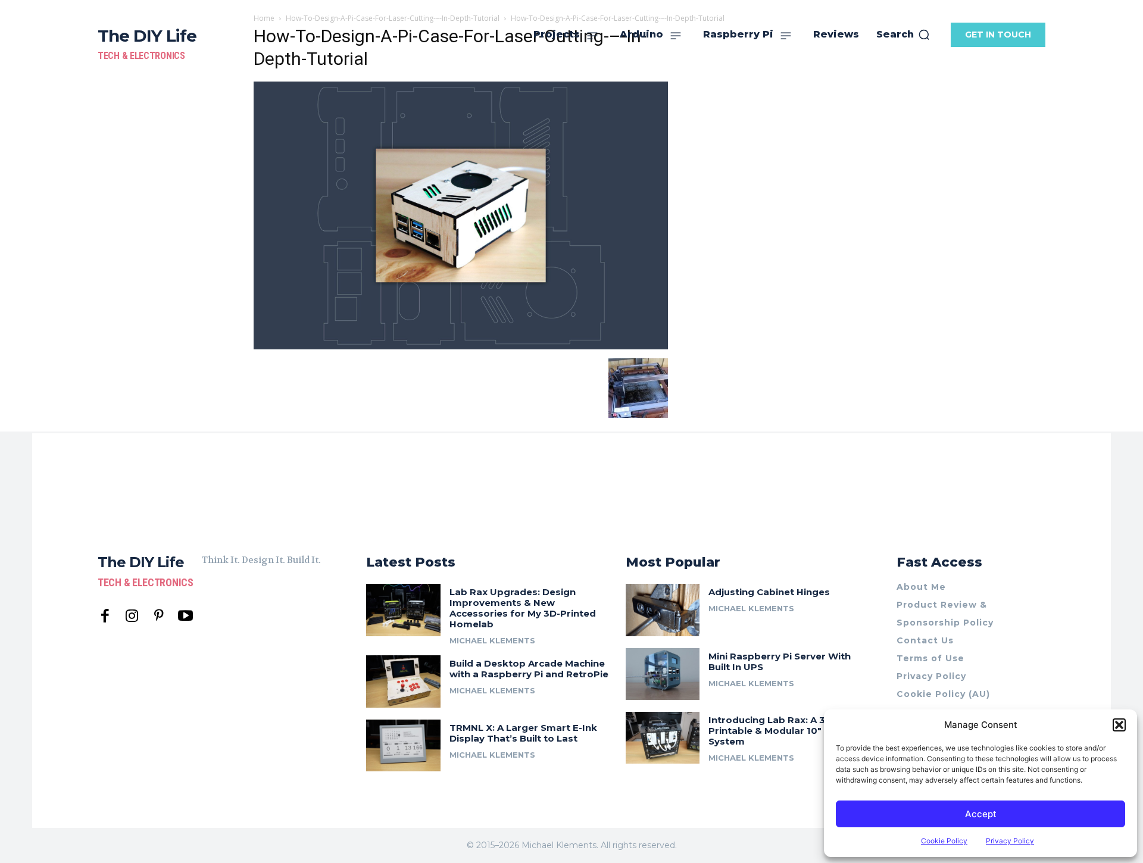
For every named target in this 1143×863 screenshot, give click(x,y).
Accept (981, 814)
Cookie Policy (944, 840)
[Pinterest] (158, 616)
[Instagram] (131, 616)
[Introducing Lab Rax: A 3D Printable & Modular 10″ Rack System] (663, 738)
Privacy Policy (1010, 840)
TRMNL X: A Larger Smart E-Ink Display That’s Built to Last (523, 733)
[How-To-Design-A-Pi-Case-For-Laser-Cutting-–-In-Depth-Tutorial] (461, 346)
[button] (1119, 725)
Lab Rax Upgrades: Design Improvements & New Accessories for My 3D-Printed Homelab (522, 608)
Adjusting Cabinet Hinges (769, 592)
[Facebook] (105, 616)
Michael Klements (492, 640)
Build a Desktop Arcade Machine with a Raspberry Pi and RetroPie (528, 669)
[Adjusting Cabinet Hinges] (663, 610)
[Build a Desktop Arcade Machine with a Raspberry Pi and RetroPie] (403, 681)
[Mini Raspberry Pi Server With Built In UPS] (663, 674)
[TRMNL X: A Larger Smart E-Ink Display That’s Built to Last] (403, 745)
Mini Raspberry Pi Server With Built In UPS (779, 662)
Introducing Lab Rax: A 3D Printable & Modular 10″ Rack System (778, 730)
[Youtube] (185, 616)
